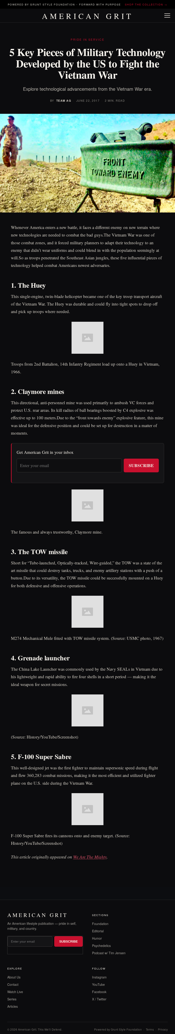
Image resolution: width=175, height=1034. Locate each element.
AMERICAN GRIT (87, 16)
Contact (12, 984)
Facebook (99, 991)
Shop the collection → (146, 4)
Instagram (99, 977)
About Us (14, 977)
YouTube (98, 984)
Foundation (100, 923)
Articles (12, 1006)
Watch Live (15, 991)
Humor (97, 938)
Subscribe (141, 465)
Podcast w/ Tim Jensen (109, 953)
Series (11, 999)
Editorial (98, 931)
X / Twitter (99, 999)
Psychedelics (101, 945)
